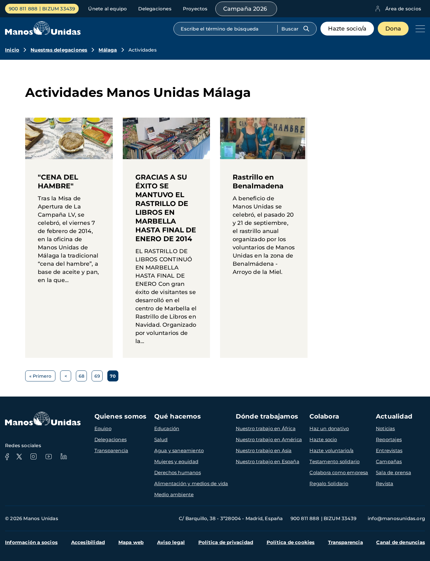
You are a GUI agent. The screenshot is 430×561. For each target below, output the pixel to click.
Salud (161, 439)
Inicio (12, 50)
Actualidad (394, 416)
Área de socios (403, 9)
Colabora (324, 416)
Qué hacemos (177, 416)
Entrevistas (389, 450)
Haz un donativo (329, 428)
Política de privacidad (225, 542)
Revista (384, 483)
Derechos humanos (177, 472)
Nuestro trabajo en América (269, 439)
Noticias (385, 428)
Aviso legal (171, 542)
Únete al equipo (107, 9)
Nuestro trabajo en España (267, 461)
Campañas (389, 461)
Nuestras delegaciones (59, 50)
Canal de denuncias (400, 542)
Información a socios (31, 542)
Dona (393, 28)
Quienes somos (120, 416)
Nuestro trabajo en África (266, 428)
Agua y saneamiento (179, 450)
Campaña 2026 (245, 8)
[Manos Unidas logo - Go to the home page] (43, 33)
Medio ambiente (174, 494)
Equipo (102, 428)
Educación (166, 428)
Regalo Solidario (328, 483)
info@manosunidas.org (396, 518)
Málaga (108, 50)
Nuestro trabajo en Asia (264, 450)
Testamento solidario (334, 461)
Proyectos (195, 9)
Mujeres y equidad (176, 461)
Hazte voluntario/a (331, 450)
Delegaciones (154, 9)
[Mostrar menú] (418, 28)
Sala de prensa (393, 472)
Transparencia (111, 450)
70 (114, 377)
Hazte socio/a (347, 28)
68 (83, 377)
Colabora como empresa (338, 472)
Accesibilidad (88, 542)
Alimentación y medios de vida (191, 483)
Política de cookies (291, 542)
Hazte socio (323, 439)
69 (98, 377)
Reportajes (389, 439)
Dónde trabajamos (267, 416)
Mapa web (131, 542)
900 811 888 (23, 9)
